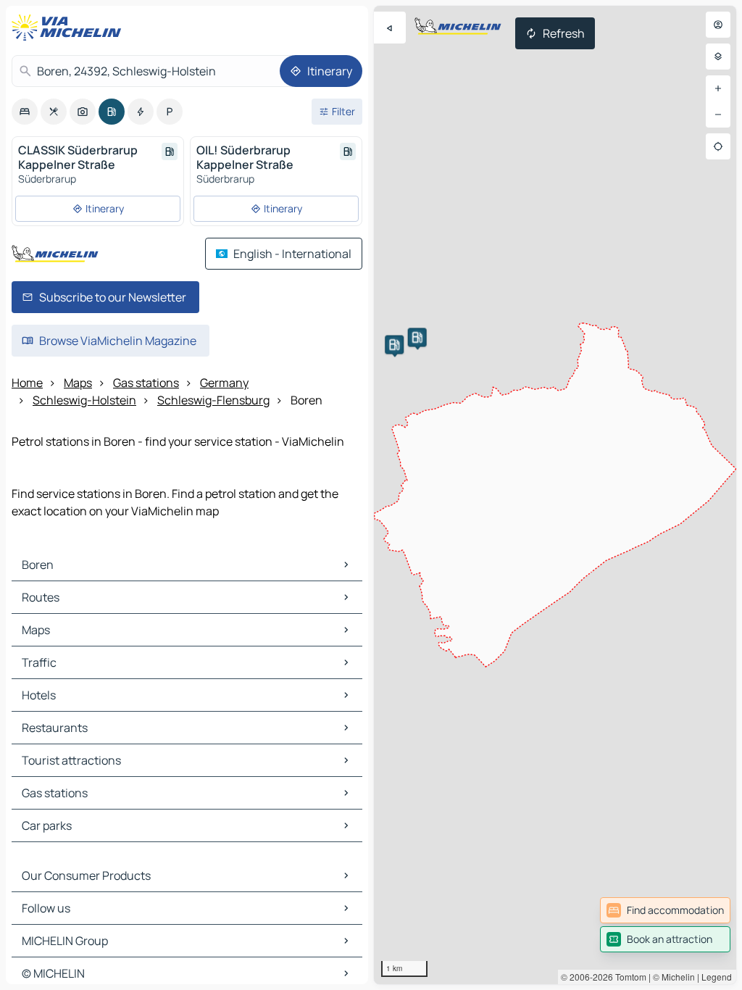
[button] (394, 345)
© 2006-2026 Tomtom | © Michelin (628, 976)
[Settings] (718, 56)
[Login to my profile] (718, 25)
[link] (665, 910)
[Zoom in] (718, 88)
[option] (25, 112)
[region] (555, 495)
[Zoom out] (718, 114)
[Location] (718, 146)
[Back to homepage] (70, 27)
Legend (716, 976)
